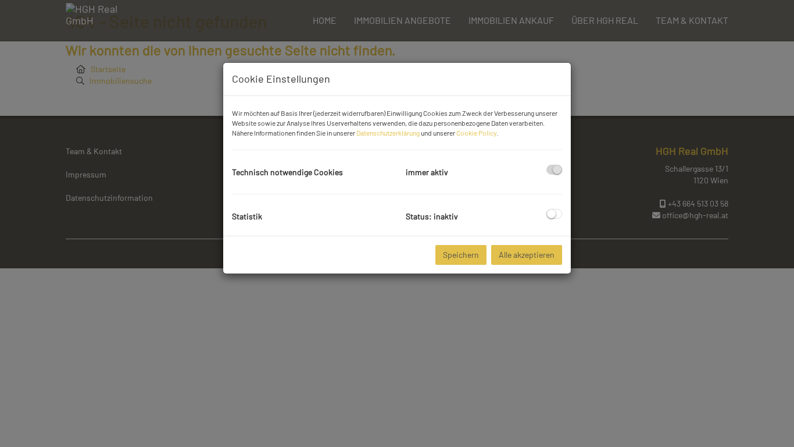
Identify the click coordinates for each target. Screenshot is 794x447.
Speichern (461, 255)
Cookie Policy (476, 133)
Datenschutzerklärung (388, 133)
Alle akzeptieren (527, 255)
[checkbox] (554, 170)
